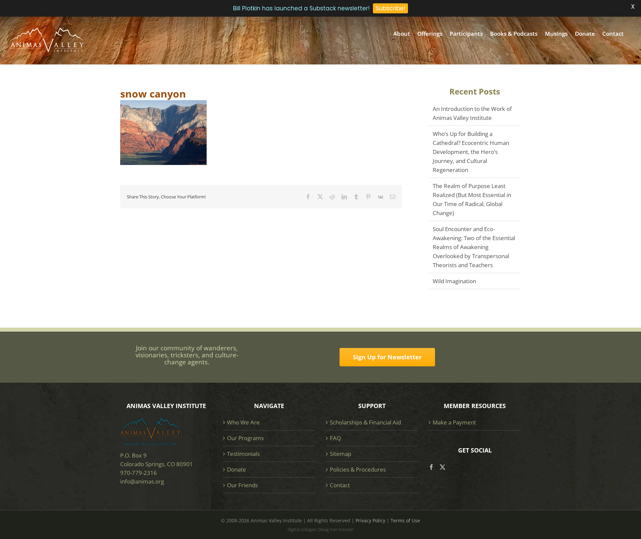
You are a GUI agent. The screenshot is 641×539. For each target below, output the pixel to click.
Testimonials (243, 454)
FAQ (335, 438)
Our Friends (242, 485)
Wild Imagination (454, 281)
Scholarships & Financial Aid (365, 422)
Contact (340, 485)
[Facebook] (431, 467)
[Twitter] (442, 467)
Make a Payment (454, 422)
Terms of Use (405, 520)
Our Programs (245, 438)
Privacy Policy (370, 520)
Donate (236, 469)
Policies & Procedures (358, 469)
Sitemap (340, 454)
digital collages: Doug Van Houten (320, 529)
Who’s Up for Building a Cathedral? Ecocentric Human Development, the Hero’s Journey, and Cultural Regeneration (471, 152)
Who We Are (243, 422)
